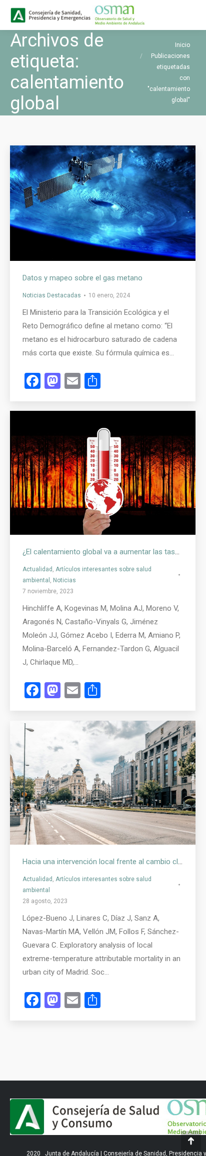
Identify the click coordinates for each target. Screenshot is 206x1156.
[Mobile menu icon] (190, 15)
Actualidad (37, 569)
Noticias (64, 580)
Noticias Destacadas (51, 295)
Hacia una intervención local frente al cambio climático (112, 861)
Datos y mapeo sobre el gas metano (82, 277)
